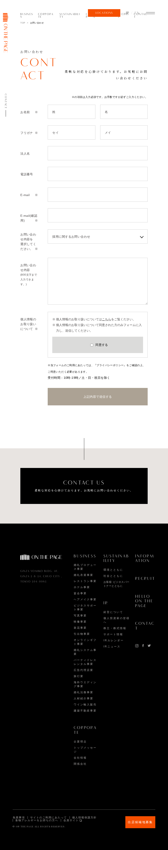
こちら (106, 319)
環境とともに (113, 569)
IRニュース (112, 646)
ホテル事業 (82, 587)
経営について (113, 612)
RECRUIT (123, 15)
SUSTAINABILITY (70, 15)
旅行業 (79, 676)
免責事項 (19, 817)
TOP (22, 23)
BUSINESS (26, 15)
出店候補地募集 (140, 822)
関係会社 (80, 763)
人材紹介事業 (83, 698)
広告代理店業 (83, 670)
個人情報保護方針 (84, 817)
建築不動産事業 (85, 710)
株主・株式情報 (114, 628)
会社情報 (80, 757)
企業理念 (80, 741)
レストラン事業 (85, 581)
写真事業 (80, 615)
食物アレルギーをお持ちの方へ (36, 820)
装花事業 (80, 627)
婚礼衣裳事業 (83, 575)
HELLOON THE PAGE (144, 601)
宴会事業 (80, 593)
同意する (101, 344)
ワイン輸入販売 (85, 704)
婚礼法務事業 (83, 692)
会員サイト (71, 820)
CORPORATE (46, 15)
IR (87, 15)
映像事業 (80, 621)
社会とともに (113, 575)
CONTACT (140, 15)
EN (137, 13)
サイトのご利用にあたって (48, 817)
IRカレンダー (113, 640)
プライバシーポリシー (110, 365)
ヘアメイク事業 (85, 599)
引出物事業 (82, 633)
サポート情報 (113, 634)
